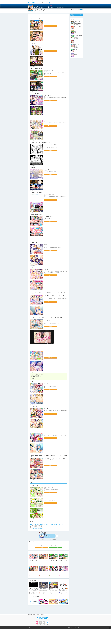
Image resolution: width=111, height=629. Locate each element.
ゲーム (63, 7)
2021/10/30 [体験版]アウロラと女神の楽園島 (63, 572)
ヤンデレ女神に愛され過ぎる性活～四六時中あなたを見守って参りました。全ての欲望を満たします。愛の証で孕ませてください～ (55, 296)
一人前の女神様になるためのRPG (49, 216)
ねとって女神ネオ (46, 408)
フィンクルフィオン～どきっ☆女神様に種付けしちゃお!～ (53, 144)
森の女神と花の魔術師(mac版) (48, 487)
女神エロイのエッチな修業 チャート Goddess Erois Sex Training (43, 561)
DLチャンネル (32, 2)
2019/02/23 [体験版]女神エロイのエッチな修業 (33, 572)
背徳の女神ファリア (47, 169)
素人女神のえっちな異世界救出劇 (49, 194)
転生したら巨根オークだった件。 (49, 70)
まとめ (34, 614)
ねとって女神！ (46, 383)
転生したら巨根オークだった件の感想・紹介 (63, 561)
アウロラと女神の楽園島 (48, 95)
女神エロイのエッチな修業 (48, 20)
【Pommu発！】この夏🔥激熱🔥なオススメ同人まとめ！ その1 (64, 589)
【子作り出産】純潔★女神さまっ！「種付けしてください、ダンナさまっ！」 (43, 573)
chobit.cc (33, 344)
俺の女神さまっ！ (46, 244)
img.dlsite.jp (33, 41)
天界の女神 (45, 45)
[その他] (82, 9)
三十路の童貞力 (46, 269)
